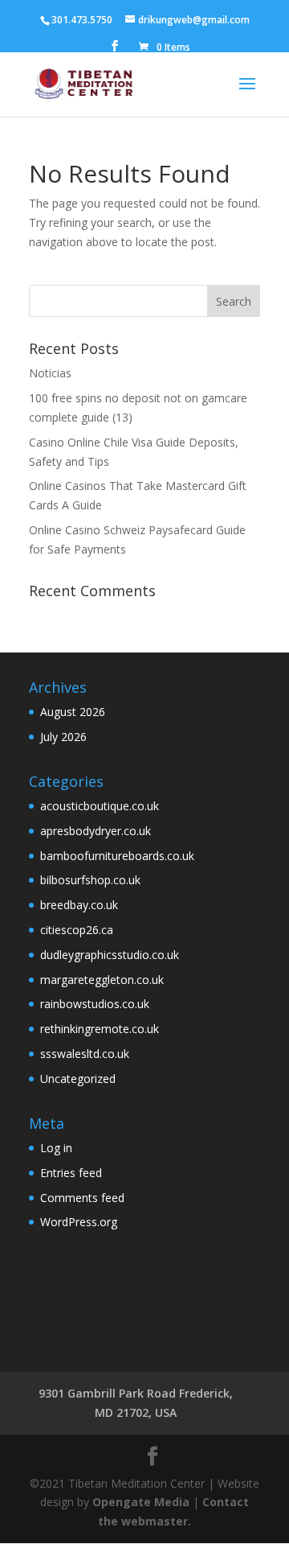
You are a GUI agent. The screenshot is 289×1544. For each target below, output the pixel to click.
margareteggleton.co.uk (102, 979)
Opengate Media (140, 1501)
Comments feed (82, 1197)
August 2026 (72, 711)
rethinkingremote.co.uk (99, 1028)
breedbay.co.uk (79, 904)
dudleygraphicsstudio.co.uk (109, 954)
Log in (56, 1147)
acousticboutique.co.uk (99, 805)
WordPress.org (78, 1221)
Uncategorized (78, 1078)
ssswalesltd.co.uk (84, 1053)
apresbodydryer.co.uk (95, 830)
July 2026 (63, 736)
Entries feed (71, 1172)
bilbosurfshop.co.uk (90, 879)
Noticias (50, 373)
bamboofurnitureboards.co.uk (117, 855)
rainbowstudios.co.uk (94, 1003)
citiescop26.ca (76, 929)
